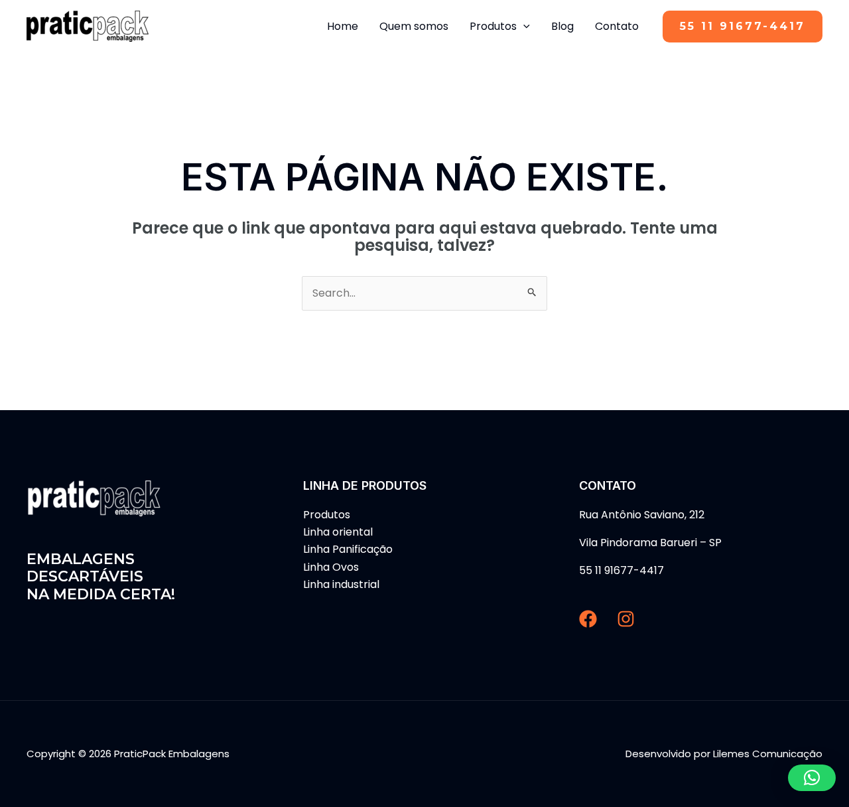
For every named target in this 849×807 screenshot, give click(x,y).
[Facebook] (588, 619)
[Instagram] (626, 619)
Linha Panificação (348, 549)
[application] (523, 26)
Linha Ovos (331, 567)
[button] (742, 26)
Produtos (326, 514)
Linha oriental (338, 532)
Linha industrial (341, 584)
